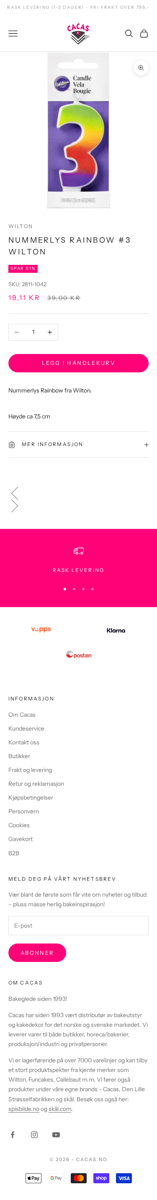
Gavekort (20, 839)
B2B (13, 853)
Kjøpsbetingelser (30, 797)
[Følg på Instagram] (34, 1135)
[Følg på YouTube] (56, 1135)
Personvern (23, 811)
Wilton (20, 226)
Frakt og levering (30, 770)
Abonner (37, 952)
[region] (78, 560)
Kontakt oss (23, 742)
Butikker (19, 756)
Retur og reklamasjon (36, 783)
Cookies (19, 825)
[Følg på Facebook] (12, 1135)
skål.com (60, 1109)
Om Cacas (22, 714)
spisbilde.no (23, 1109)
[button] (78, 493)
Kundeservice (26, 728)
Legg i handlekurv (78, 362)
